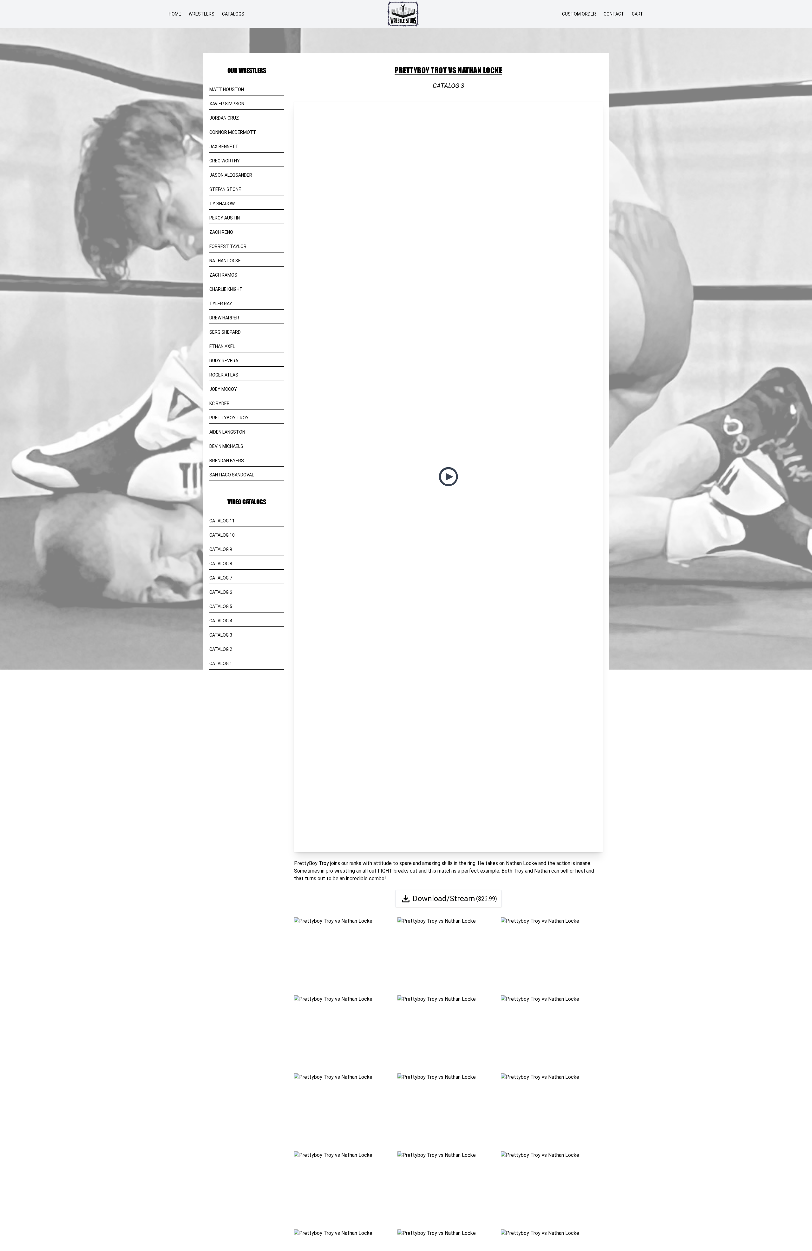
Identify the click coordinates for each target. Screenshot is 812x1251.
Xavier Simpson (226, 103)
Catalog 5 (220, 606)
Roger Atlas (223, 374)
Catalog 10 (222, 535)
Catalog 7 (220, 577)
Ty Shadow (222, 203)
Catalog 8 (220, 563)
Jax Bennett (224, 146)
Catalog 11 (222, 520)
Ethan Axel (222, 346)
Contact (614, 13)
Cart (637, 13)
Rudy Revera (223, 360)
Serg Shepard (225, 332)
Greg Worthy (224, 160)
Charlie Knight (226, 289)
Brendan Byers (226, 460)
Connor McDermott (232, 132)
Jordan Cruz (224, 118)
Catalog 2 (220, 649)
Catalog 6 (220, 592)
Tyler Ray (220, 303)
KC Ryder (219, 403)
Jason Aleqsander (230, 175)
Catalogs (233, 13)
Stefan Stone (225, 189)
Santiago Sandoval (231, 474)
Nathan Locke (225, 260)
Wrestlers (201, 13)
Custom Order (579, 13)
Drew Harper (224, 317)
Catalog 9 (220, 549)
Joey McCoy (223, 389)
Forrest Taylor (227, 246)
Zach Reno (221, 232)
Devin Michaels (226, 446)
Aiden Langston (227, 432)
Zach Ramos (223, 275)
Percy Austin (224, 217)
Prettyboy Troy (229, 417)
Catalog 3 (220, 635)
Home (175, 13)
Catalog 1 (220, 663)
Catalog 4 (220, 620)
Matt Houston (226, 89)
